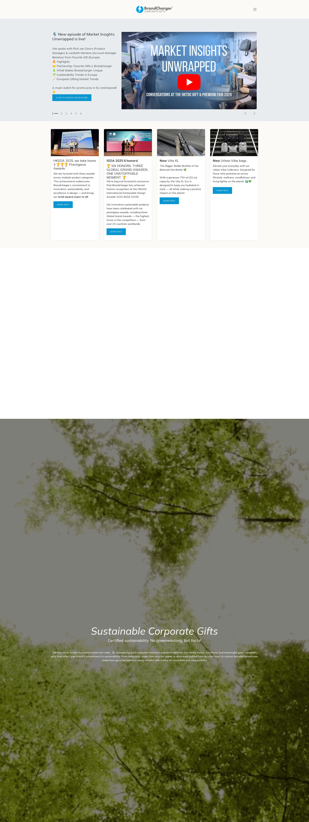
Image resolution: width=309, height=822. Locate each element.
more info (116, 231)
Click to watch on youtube (72, 97)
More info (63, 204)
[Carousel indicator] (55, 113)
